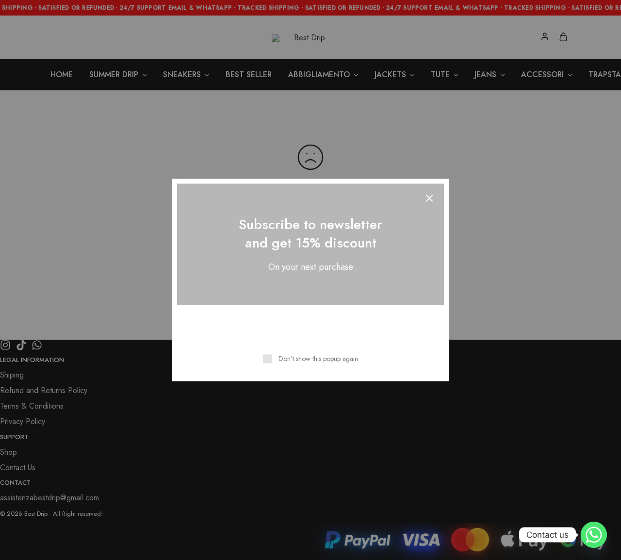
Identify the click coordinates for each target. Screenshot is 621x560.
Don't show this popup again (318, 358)
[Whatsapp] (594, 535)
